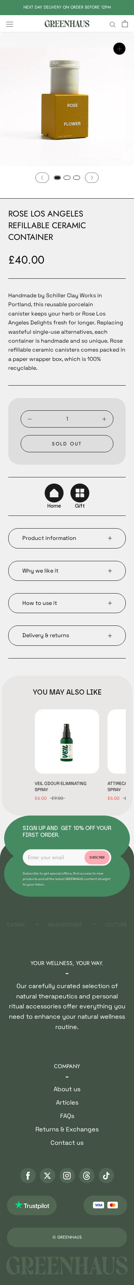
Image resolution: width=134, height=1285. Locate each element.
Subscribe (97, 857)
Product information (49, 538)
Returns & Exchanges (67, 1129)
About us (67, 1089)
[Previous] (42, 178)
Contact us (67, 1142)
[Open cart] (125, 23)
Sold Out (67, 443)
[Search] (113, 24)
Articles (67, 1102)
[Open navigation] (9, 24)
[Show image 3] (76, 178)
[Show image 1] (57, 178)
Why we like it (40, 570)
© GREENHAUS (67, 1237)
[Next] (92, 178)
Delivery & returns (45, 635)
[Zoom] (119, 49)
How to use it (39, 603)
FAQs (67, 1116)
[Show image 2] (67, 178)
